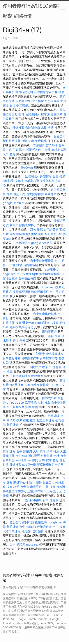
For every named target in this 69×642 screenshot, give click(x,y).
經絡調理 (54, 416)
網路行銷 (28, 522)
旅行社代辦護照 (20, 105)
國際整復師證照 (20, 234)
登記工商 (19, 194)
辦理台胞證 (10, 278)
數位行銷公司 (24, 92)
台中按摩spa (42, 92)
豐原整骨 (39, 145)
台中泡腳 (21, 456)
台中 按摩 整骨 (49, 460)
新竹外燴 (12, 425)
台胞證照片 (32, 114)
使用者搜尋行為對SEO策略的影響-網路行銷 (32, 11)
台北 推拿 (37, 101)
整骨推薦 (41, 141)
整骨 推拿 (54, 336)
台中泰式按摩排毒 (42, 260)
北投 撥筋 (47, 127)
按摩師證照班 (21, 291)
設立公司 (60, 136)
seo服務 (50, 269)
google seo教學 (13, 203)
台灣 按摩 (27, 141)
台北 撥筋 (59, 176)
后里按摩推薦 (35, 194)
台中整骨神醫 (11, 358)
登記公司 (50, 234)
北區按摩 (56, 114)
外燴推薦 (18, 127)
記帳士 (40, 354)
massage (32, 544)
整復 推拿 (29, 420)
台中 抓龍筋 (53, 367)
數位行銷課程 (40, 291)
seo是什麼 (16, 385)
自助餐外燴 (22, 101)
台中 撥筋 (44, 150)
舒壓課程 (34, 376)
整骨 (21, 114)
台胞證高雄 (52, 101)
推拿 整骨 (37, 234)
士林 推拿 (60, 456)
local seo (48, 287)
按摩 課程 (9, 451)
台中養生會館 (27, 278)
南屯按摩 (53, 323)
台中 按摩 (59, 527)
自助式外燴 (37, 367)
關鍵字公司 (20, 482)
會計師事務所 (33, 500)
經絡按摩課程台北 (21, 327)
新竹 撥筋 (36, 229)
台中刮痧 (9, 460)
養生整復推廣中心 (43, 385)
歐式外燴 (27, 167)
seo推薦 (20, 460)
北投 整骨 (37, 531)
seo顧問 (8, 181)
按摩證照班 (34, 487)
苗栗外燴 (52, 145)
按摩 (58, 287)
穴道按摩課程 (11, 531)
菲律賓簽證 (20, 376)
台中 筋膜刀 (24, 451)
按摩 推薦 (53, 451)
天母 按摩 (39, 451)
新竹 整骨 (19, 340)
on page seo (15, 402)
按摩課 (45, 114)
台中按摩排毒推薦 (45, 314)
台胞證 (60, 487)
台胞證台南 (32, 127)
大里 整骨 (9, 154)
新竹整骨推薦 (11, 141)
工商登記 (18, 150)
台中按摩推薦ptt (27, 274)
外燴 (10, 194)
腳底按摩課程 (54, 354)
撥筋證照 (34, 456)
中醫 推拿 (58, 92)
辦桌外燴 (28, 323)
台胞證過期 (30, 265)
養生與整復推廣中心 (23, 225)
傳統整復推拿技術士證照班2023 (24, 491)
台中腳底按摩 (15, 407)
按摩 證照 (31, 407)
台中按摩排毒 (30, 358)
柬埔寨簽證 (59, 150)
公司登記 (31, 150)
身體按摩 (46, 176)
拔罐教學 (41, 522)
